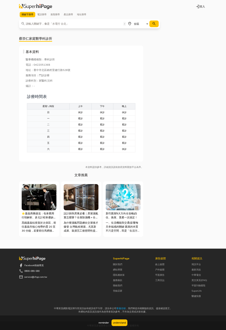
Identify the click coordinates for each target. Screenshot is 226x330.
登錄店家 (117, 290)
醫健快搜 (196, 296)
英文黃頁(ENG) (199, 280)
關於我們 (117, 264)
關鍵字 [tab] (27, 14)
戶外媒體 (159, 269)
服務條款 (117, 280)
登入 (200, 7)
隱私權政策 (119, 275)
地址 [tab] (81, 14)
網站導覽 (117, 269)
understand (119, 323)
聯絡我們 (117, 285)
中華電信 (196, 275)
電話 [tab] (41, 14)
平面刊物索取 (198, 285)
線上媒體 (159, 264)
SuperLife (197, 290)
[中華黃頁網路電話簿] (35, 6)
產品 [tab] (68, 14)
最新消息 (196, 269)
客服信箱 (121, 308)
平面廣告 (159, 275)
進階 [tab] (55, 14)
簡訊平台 (196, 264)
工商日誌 (159, 280)
